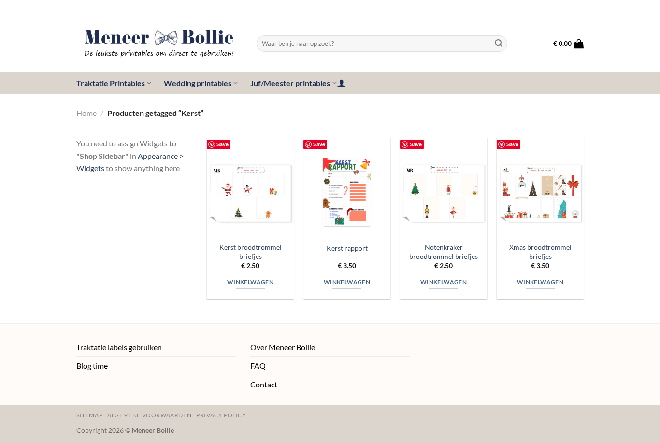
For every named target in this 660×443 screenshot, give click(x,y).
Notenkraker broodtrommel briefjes (443, 251)
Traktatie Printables (110, 82)
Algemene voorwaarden (149, 415)
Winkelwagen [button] (250, 282)
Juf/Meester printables (290, 82)
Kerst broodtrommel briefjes (250, 251)
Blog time (92, 365)
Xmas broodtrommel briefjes (540, 251)
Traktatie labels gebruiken (119, 347)
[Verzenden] (498, 43)
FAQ (258, 365)
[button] (568, 43)
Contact (263, 384)
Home (86, 112)
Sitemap (89, 415)
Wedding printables (197, 82)
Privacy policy (221, 415)
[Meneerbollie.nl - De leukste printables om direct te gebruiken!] (159, 43)
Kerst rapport (347, 248)
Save (222, 144)
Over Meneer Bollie (282, 347)
